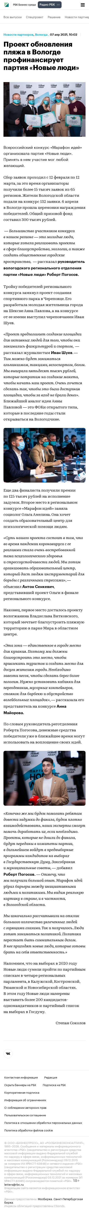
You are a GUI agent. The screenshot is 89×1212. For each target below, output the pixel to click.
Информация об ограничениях (25, 1100)
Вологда (41, 34)
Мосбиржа (45, 1198)
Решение (54, 16)
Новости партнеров (18, 34)
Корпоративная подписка (21, 1092)
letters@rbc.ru (14, 1184)
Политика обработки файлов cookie (28, 1130)
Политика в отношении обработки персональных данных (43, 1122)
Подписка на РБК (54, 1084)
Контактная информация (21, 1077)
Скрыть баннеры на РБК (20, 1084)
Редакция (50, 1077)
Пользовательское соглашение (25, 1115)
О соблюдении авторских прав (25, 1107)
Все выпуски (12, 16)
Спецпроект (34, 16)
